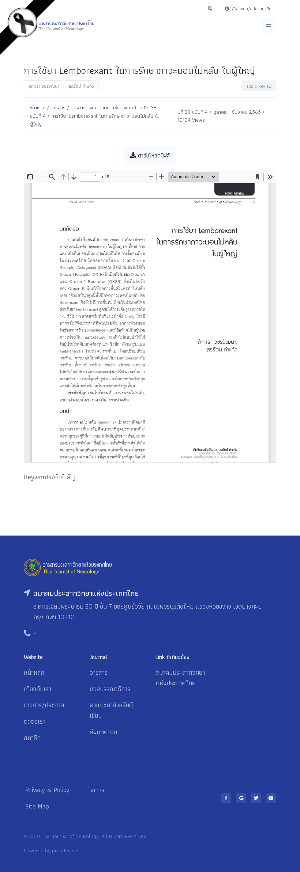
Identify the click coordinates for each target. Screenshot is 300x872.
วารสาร (58, 107)
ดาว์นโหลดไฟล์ (153, 155)
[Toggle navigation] (268, 26)
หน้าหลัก (37, 107)
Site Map (37, 806)
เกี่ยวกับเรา (37, 688)
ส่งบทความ (103, 732)
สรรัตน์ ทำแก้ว (81, 86)
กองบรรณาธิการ (110, 688)
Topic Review (258, 86)
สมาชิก (32, 737)
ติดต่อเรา (34, 721)
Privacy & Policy (47, 789)
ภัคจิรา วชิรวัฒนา (44, 86)
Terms (95, 789)
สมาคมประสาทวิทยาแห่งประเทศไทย (180, 677)
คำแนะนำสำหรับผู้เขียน (111, 710)
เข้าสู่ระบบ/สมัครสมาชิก (250, 8)
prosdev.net (65, 850)
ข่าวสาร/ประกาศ (44, 705)
